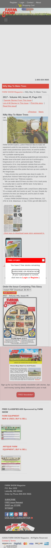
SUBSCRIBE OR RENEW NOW (25, 271)
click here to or (24, 277)
